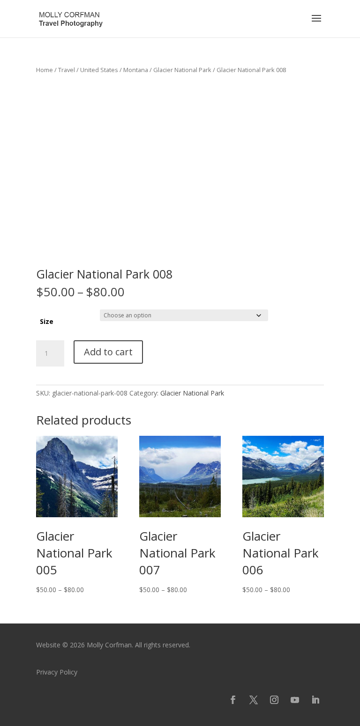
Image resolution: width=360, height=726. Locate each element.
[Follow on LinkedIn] (315, 699)
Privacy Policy (56, 671)
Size (46, 321)
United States (99, 70)
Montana (135, 70)
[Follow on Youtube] (294, 699)
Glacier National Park (182, 70)
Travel (66, 70)
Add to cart (108, 351)
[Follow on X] (253, 699)
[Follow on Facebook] (233, 699)
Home (44, 70)
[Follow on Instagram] (274, 699)
